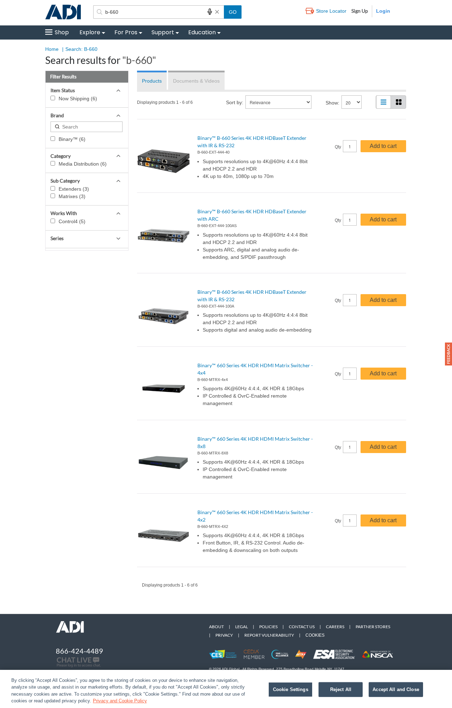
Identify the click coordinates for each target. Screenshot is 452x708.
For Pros (125, 32)
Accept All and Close (396, 689)
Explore (89, 32)
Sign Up (359, 11)
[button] (448, 354)
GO (233, 12)
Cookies (315, 635)
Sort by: (234, 102)
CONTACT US (302, 626)
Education (202, 32)
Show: (332, 103)
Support (162, 32)
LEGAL (241, 626)
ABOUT (216, 626)
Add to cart (383, 146)
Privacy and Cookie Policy (120, 700)
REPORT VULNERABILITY (269, 635)
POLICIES (268, 626)
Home (52, 49)
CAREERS (335, 626)
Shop (62, 32)
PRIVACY (224, 635)
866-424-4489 (79, 651)
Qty (338, 146)
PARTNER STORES (373, 626)
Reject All (340, 689)
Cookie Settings (290, 689)
